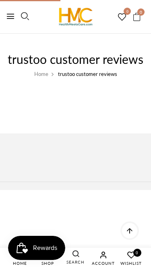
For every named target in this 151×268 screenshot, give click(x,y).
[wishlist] (122, 17)
